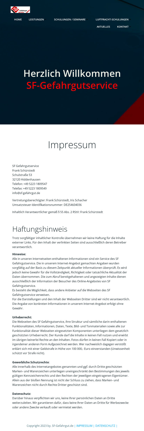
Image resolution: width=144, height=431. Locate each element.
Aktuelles (103, 26)
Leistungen (36, 19)
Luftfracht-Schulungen (112, 19)
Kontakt (123, 26)
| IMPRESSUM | (84, 426)
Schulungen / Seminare (70, 19)
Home (18, 19)
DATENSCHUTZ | (106, 426)
